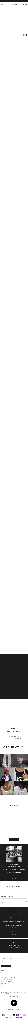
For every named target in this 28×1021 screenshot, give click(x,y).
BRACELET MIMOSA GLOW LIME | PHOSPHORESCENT (7, 440)
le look (21, 766)
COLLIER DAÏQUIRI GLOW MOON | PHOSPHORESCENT (21, 110)
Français (19, 1009)
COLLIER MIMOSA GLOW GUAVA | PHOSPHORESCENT (21, 59)
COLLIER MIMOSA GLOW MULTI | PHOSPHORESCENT (20, 592)
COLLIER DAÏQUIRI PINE (21, 313)
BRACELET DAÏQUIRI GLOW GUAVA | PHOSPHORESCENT (20, 541)
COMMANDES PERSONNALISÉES (8, 979)
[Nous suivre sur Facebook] (10, 996)
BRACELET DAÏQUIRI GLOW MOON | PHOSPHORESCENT (21, 288)
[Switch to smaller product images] (26, 35)
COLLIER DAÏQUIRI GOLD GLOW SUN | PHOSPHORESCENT (20, 186)
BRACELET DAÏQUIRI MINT (7, 362)
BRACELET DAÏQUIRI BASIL (7, 135)
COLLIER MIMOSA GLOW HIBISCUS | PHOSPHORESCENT (7, 59)
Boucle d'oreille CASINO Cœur (21, 439)
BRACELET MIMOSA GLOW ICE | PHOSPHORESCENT (7, 288)
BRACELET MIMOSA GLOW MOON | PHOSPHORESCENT (7, 389)
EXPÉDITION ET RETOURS (6, 981)
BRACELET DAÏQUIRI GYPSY (9, 833)
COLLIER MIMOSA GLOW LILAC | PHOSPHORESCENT (7, 160)
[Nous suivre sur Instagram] (14, 996)
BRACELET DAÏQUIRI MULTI (7, 185)
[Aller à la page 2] (7, 649)
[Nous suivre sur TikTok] (17, 996)
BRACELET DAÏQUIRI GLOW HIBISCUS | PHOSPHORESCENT (7, 644)
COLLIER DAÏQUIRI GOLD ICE (21, 566)
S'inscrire (6, 965)
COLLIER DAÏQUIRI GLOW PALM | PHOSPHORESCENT (20, 644)
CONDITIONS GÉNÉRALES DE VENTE (9, 975)
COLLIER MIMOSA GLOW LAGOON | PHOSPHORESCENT (7, 618)
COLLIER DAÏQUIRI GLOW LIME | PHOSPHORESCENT (20, 389)
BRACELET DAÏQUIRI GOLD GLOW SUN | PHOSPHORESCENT (7, 211)
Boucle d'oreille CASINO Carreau (7, 489)
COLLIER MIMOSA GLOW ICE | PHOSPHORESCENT (21, 263)
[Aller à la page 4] (20, 649)
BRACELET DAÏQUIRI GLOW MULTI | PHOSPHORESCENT (7, 567)
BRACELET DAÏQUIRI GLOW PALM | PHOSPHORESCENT (7, 541)
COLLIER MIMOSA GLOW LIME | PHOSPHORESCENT (20, 414)
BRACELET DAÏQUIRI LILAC (20, 135)
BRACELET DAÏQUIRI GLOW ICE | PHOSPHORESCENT (7, 263)
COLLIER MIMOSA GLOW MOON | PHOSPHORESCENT (20, 363)
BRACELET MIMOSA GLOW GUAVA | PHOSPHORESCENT (7, 84)
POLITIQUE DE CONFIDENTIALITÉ (8, 977)
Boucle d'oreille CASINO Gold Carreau (21, 516)
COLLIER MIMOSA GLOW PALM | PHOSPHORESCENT (7, 237)
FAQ (2, 985)
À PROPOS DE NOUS (5, 973)
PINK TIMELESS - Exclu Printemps (7, 765)
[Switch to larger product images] (23, 35)
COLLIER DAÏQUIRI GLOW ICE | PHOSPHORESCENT (20, 237)
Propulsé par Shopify (18, 1012)
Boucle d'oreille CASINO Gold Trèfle (7, 516)
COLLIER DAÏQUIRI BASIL (7, 313)
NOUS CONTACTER (5, 983)
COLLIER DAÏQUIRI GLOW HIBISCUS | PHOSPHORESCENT (20, 618)
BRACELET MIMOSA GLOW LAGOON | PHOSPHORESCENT (7, 110)
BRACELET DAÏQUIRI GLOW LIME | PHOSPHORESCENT (7, 414)
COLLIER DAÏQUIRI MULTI (20, 159)
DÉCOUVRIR (14, 839)
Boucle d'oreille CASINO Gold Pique (21, 490)
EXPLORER (14, 694)
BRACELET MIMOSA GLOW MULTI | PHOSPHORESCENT (21, 84)
